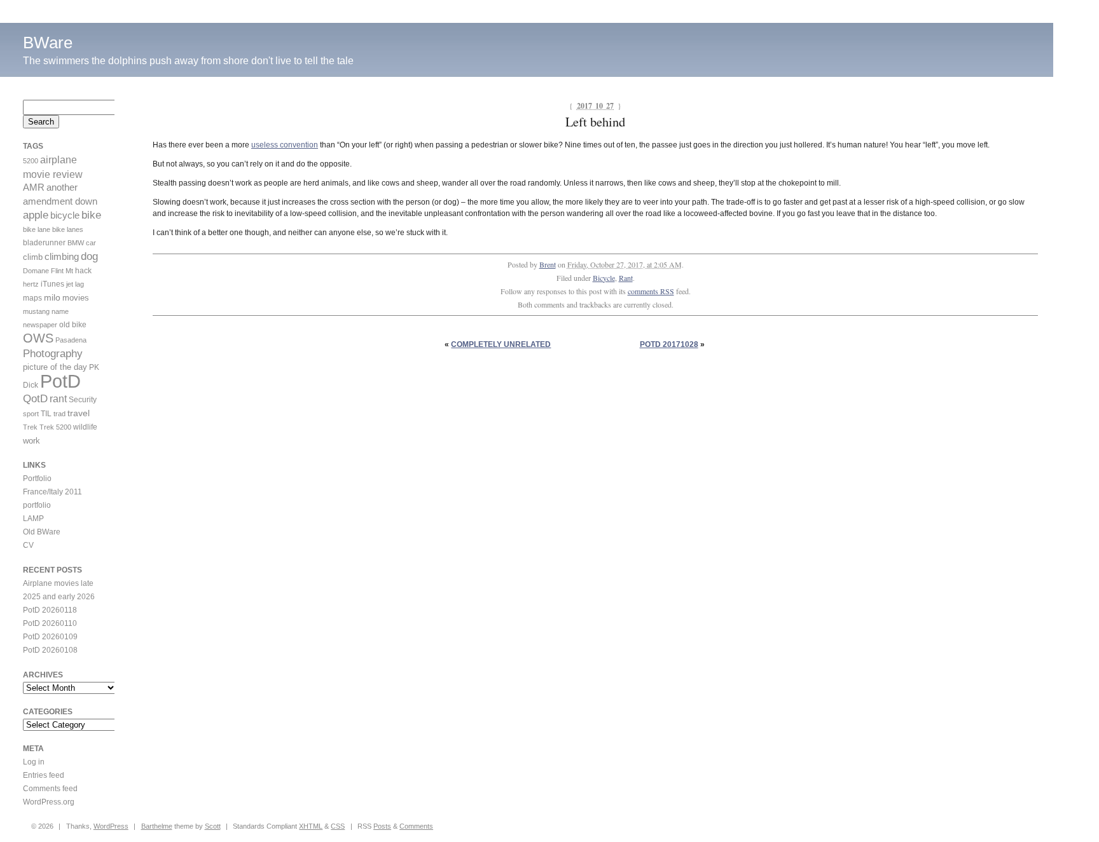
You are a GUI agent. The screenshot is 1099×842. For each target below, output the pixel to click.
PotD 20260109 (50, 636)
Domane (36, 271)
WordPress (110, 826)
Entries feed (43, 775)
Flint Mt (62, 271)
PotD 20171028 (669, 344)
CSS (338, 826)
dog (89, 256)
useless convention (284, 144)
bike (91, 215)
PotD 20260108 (50, 650)
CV (28, 545)
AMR (34, 187)
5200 (30, 161)
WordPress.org (48, 802)
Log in (34, 761)
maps (32, 298)
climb (33, 257)
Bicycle (604, 278)
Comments (416, 826)
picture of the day (55, 367)
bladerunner (44, 242)
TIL (46, 413)
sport (31, 414)
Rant (626, 278)
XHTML (310, 826)
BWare (48, 42)
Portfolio (37, 478)
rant (58, 398)
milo (52, 297)
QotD (35, 399)
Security (83, 399)
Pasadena (70, 340)
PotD (60, 380)
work (31, 440)
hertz (31, 284)
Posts (382, 826)
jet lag (75, 284)
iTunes (52, 284)
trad (59, 414)
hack (83, 270)
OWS (38, 338)
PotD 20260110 (50, 623)
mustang (36, 311)
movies (75, 297)
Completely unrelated (501, 344)
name (60, 311)
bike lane (36, 229)
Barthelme (156, 826)
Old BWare (41, 531)
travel (78, 413)
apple (35, 215)
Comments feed (50, 788)
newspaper (40, 325)
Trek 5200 (55, 427)
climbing (62, 257)
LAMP (33, 518)
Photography (53, 354)
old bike (72, 324)
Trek (30, 427)
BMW (75, 243)
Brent (547, 264)
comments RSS (651, 291)
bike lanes (67, 229)
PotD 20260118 (50, 610)
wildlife (85, 427)
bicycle (64, 215)
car (91, 243)
